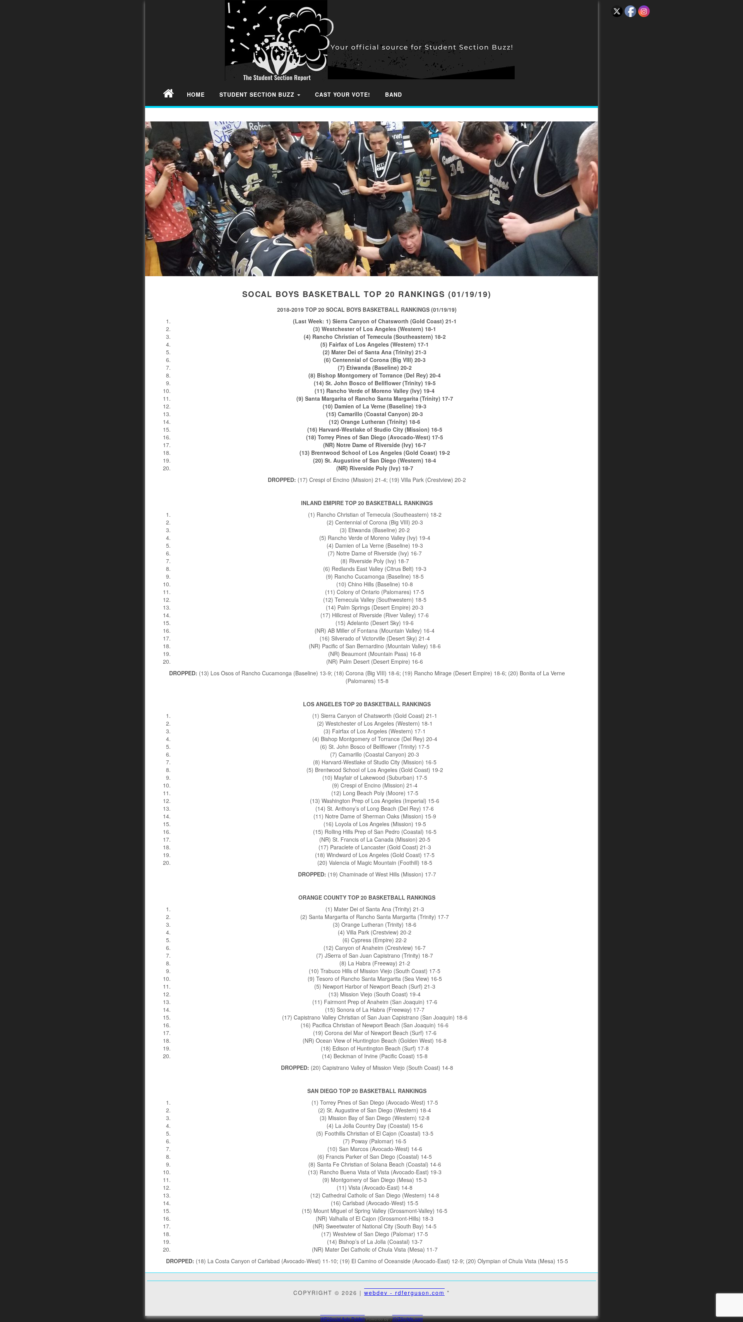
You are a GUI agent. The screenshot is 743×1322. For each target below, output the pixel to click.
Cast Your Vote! (342, 94)
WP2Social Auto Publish (342, 1318)
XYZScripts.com (407, 1318)
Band (393, 94)
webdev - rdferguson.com (404, 1292)
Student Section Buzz (257, 94)
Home (196, 94)
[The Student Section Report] (168, 92)
